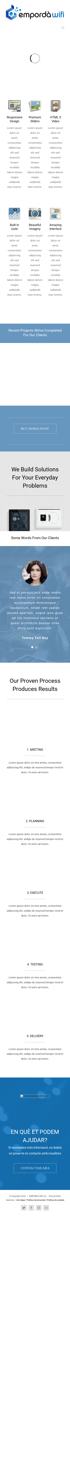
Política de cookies (55, 1200)
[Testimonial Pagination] (32, 647)
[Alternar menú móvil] (63, 28)
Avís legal (20, 1200)
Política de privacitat (36, 1200)
